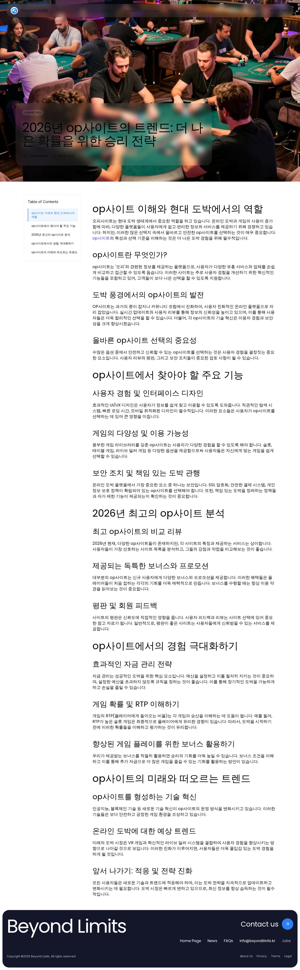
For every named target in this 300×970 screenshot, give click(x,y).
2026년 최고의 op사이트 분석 (50, 234)
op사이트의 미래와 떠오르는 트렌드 (54, 252)
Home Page (190, 940)
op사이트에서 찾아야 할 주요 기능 (53, 226)
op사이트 (101, 238)
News (212, 940)
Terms (275, 956)
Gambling (33, 112)
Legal (288, 956)
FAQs (228, 940)
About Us (246, 956)
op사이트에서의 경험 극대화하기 (52, 243)
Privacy (262, 956)
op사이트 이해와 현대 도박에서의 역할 (53, 215)
